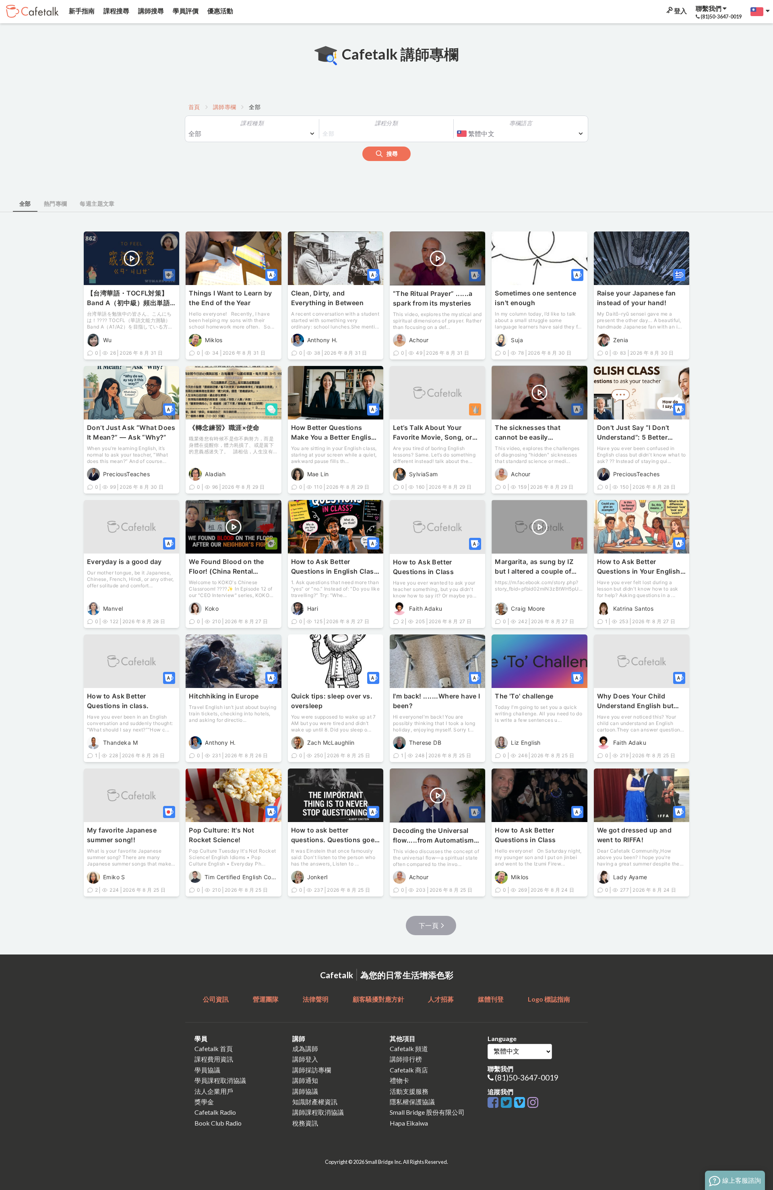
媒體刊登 (491, 999)
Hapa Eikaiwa (409, 1123)
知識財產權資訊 (314, 1101)
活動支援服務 (409, 1091)
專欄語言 (521, 123)
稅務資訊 (305, 1123)
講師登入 (305, 1059)
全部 (25, 203)
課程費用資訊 (213, 1059)
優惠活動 (219, 10)
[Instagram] (532, 1103)
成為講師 (305, 1048)
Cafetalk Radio (215, 1112)
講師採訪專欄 (311, 1070)
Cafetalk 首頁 (213, 1048)
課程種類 (252, 123)
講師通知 (305, 1080)
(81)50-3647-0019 (526, 1077)
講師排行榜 (406, 1059)
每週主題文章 (97, 203)
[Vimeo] (520, 1103)
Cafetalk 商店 (409, 1070)
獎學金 (204, 1101)
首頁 (194, 106)
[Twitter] (507, 1103)
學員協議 (207, 1070)
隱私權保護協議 (412, 1101)
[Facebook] (494, 1103)
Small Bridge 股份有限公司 (427, 1112)
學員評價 (185, 10)
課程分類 (386, 123)
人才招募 (441, 999)
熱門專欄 (55, 203)
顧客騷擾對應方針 (378, 999)
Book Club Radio (218, 1123)
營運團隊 (266, 999)
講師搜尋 (150, 10)
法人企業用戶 (213, 1091)
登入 (680, 10)
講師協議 (305, 1091)
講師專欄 (224, 106)
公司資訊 (216, 999)
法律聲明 (316, 999)
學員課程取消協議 (220, 1080)
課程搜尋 (115, 10)
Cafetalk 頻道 (409, 1048)
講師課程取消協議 (318, 1112)
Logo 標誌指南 (549, 999)
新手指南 (81, 10)
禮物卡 (399, 1080)
